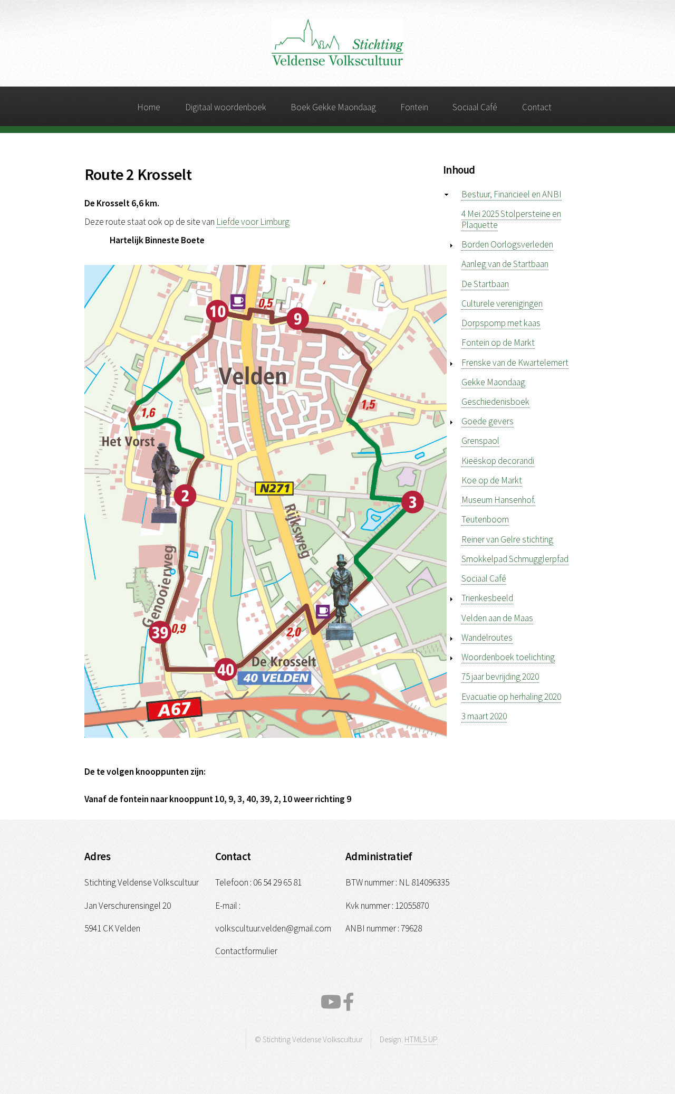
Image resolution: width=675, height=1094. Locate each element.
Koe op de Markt (491, 480)
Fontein (414, 107)
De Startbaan (485, 284)
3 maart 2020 (484, 716)
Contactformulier (246, 951)
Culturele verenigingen (502, 303)
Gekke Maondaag (493, 382)
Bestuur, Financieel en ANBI (511, 194)
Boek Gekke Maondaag (333, 107)
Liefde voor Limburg (253, 221)
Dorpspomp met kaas (501, 323)
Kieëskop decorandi (497, 461)
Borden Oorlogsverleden (507, 244)
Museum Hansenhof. (498, 500)
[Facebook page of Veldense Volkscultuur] (348, 1002)
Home (148, 107)
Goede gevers (487, 421)
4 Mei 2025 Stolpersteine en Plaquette (511, 219)
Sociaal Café (474, 107)
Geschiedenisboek (495, 401)
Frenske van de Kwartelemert (514, 362)
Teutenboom (485, 519)
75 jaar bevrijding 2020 (500, 676)
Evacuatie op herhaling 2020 (511, 696)
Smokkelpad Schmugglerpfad (514, 559)
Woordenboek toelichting (508, 657)
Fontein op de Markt (498, 342)
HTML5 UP (421, 1039)
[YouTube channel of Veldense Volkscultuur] (331, 1002)
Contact (537, 107)
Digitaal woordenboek (225, 107)
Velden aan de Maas (497, 618)
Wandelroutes (487, 637)
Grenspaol (480, 440)
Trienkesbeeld (487, 598)
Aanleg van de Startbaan (504, 264)
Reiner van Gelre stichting (507, 539)
